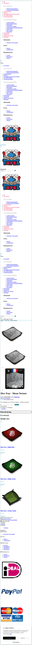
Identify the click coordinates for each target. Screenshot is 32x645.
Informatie (6, 37)
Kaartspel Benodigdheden (13, 10)
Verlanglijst (6, 548)
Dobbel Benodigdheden (12, 8)
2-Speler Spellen (10, 22)
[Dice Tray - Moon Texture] (12, 344)
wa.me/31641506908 (12, 520)
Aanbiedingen (7, 540)
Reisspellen (9, 31)
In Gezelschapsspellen (10, 19)
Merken (5, 539)
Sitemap (5, 557)
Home (2, 320)
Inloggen (6, 545)
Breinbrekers (7, 33)
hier (11, 633)
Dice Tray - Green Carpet (8, 510)
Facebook (6, 527)
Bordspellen (9, 25)
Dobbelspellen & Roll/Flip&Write (14, 27)
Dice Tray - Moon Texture (11, 320)
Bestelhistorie (7, 546)
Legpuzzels (6, 34)
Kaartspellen (9, 29)
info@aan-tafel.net (6, 518)
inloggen (4, 169)
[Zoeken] (1, 146)
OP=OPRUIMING (8, 15)
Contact (5, 554)
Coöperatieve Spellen (12, 26)
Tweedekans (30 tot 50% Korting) (12, 14)
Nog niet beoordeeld (5, 398)
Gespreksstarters (7, 11)
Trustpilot (3, 408)
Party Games (10, 30)
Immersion (17, 397)
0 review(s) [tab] (5, 415)
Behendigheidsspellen (12, 23)
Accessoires (6, 3)
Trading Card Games (8, 35)
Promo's (5, 12)
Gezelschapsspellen (8, 16)
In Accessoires (8, 6)
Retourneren (6, 555)
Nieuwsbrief (6, 549)
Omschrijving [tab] (6, 412)
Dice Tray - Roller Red (7, 447)
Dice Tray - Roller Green (8, 479)
